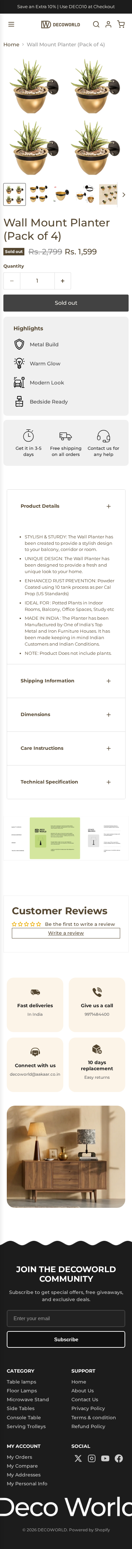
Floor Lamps (22, 1391)
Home (11, 44)
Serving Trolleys (26, 1426)
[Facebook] (119, 1459)
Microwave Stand (28, 1399)
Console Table (24, 1417)
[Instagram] (92, 1459)
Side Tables (21, 1408)
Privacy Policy (88, 1408)
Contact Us (84, 1399)
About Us (82, 1391)
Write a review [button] (66, 933)
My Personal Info (27, 1484)
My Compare (22, 1466)
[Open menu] (11, 24)
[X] (78, 1459)
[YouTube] (105, 1459)
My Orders (19, 1457)
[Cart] (121, 24)
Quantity (13, 266)
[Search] (96, 24)
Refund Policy (88, 1426)
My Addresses (24, 1475)
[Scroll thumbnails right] (122, 194)
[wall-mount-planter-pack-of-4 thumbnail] (14, 194)
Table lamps (21, 1382)
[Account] (108, 24)
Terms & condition (93, 1417)
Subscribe (66, 1339)
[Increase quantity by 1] (63, 280)
